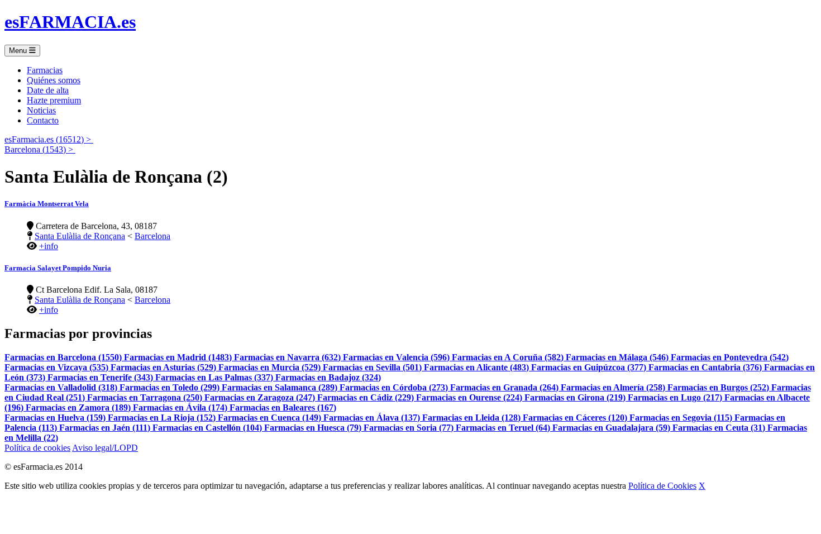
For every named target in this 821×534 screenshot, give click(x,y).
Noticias (41, 110)
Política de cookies (37, 447)
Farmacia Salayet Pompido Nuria (57, 268)
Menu (19, 50)
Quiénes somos (53, 80)
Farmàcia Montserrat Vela (46, 203)
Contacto (43, 120)
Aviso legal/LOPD (105, 447)
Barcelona (152, 236)
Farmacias (45, 70)
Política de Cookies (662, 485)
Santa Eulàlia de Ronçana (80, 236)
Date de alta (48, 90)
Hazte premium (54, 100)
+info (48, 246)
